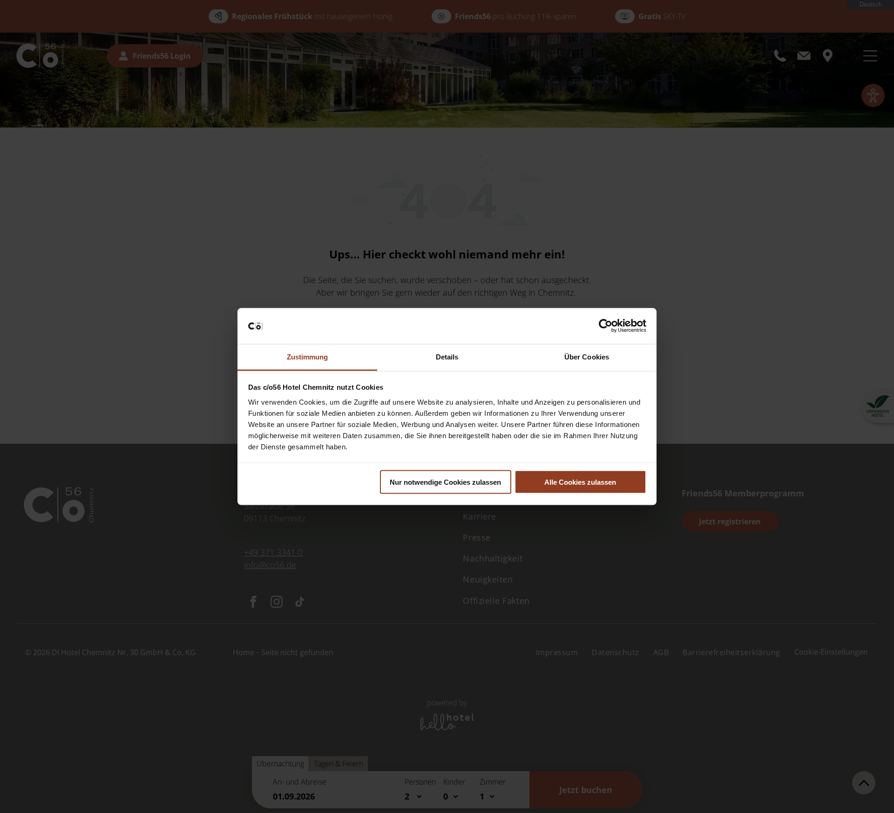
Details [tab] (447, 356)
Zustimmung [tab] (307, 356)
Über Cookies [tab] (586, 356)
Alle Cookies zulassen (580, 482)
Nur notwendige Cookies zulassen (445, 482)
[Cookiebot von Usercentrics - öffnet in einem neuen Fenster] (605, 326)
